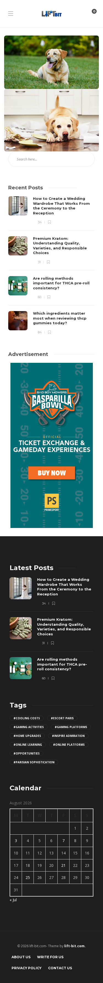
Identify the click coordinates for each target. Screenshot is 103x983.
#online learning (27, 745)
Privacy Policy (26, 968)
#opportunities (26, 753)
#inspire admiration (68, 736)
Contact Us (60, 968)
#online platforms (69, 745)
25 (28, 877)
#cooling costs (26, 718)
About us (21, 957)
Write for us (50, 957)
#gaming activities (28, 727)
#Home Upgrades (27, 736)
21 (63, 865)
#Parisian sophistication (33, 762)
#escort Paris (62, 718)
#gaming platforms (71, 727)
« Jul (13, 899)
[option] (51, 265)
